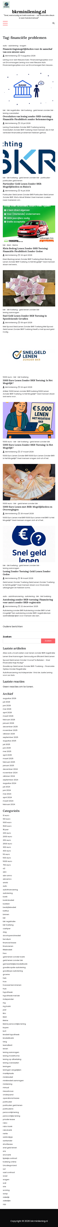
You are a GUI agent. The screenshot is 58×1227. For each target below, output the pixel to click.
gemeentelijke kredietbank (15, 964)
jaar (4, 1009)
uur (4, 1169)
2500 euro (7, 843)
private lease (9, 1119)
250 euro (7, 840)
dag (5, 932)
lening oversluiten (11, 113)
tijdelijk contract (10, 1158)
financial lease (9, 942)
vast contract (9, 1172)
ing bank (7, 1006)
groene (6, 974)
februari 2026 (9, 719)
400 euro (7, 850)
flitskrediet (7, 949)
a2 (4, 868)
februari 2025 (9, 762)
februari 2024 (9, 804)
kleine (15, 245)
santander (7, 1140)
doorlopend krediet (12, 935)
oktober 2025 (9, 733)
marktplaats (8, 1073)
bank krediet (8, 900)
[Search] (53, 23)
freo (5, 953)
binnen (6, 914)
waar (5, 1176)
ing (4, 1002)
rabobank (7, 1130)
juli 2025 (6, 744)
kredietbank (8, 1038)
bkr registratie (13, 110)
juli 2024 (6, 786)
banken (6, 903)
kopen (6, 1027)
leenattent (7, 1045)
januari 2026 (8, 723)
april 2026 (7, 712)
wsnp (5, 1193)
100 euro (6, 819)
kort (4, 1031)
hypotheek (8, 992)
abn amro (7, 875)
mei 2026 (7, 709)
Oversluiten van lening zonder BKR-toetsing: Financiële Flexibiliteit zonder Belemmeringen (28, 118)
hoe (4, 981)
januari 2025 (8, 765)
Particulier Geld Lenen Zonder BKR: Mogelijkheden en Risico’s (22, 185)
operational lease (11, 1098)
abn (4, 872)
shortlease (8, 1144)
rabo (5, 1123)
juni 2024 (7, 790)
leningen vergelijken (12, 1070)
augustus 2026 (9, 698)
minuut (6, 1087)
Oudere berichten (13, 626)
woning (6, 1190)
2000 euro (7, 836)
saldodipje (8, 1137)
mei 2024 (7, 794)
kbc (4, 1013)
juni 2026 (7, 705)
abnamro (7, 879)
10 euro (6, 815)
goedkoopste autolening (14, 967)
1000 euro (7, 822)
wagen (23, 46)
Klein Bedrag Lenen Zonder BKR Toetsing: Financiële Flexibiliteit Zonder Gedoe (25, 250)
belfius (6, 910)
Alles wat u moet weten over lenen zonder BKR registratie (29, 653)
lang (5, 1041)
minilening (7, 1084)
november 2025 (10, 730)
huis (4, 988)
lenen (5, 1048)
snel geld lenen (10, 1147)
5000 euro (7, 377)
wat (4, 1183)
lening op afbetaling (12, 1059)
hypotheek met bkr (11, 995)
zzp (4, 1204)
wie (4, 1186)
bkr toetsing (26, 110)
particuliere (8, 1108)
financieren (8, 946)
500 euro (7, 857)
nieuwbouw (8, 1091)
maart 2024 (8, 801)
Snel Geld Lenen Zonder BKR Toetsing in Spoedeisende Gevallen (25, 317)
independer (8, 999)
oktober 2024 (9, 776)
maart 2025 (8, 758)
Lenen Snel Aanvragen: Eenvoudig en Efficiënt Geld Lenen (29, 656)
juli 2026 (6, 702)
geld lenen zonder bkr (43, 110)
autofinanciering (16, 596)
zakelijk (6, 1197)
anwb (5, 882)
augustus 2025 (9, 740)
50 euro (6, 854)
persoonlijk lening (11, 1112)
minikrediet (8, 1077)
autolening (13, 46)
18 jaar (6, 829)
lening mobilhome (11, 1055)
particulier (45, 178)
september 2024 (10, 779)
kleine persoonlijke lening (14, 1024)
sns (4, 1151)
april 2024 (7, 797)
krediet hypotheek (11, 1034)
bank (5, 896)
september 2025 (10, 737)
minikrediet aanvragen (13, 1080)
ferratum (7, 939)
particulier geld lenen (12, 181)
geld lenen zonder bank (14, 956)
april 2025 (7, 755)
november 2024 (10, 772)
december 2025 (10, 726)
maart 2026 (8, 716)
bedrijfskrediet (9, 907)
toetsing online (9, 1161)
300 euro (7, 847)
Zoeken (7, 636)
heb (4, 978)
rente (5, 1133)
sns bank (7, 1154)
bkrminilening (11, 56)
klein (9, 245)
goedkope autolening (13, 971)
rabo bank (7, 1126)
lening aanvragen (11, 312)
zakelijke (7, 1200)
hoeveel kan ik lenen (12, 985)
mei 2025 (7, 751)
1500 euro (7, 826)
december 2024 (10, 769)
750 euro (7, 865)
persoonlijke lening (11, 1116)
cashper (7, 928)
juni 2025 (7, 748)
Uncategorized (10, 1165)
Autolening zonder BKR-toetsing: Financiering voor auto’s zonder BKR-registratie (28, 601)
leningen (7, 1066)
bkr (4, 110)
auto (5, 46)
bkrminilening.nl (29, 11)
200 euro (7, 833)
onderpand (8, 1094)
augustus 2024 (9, 783)
